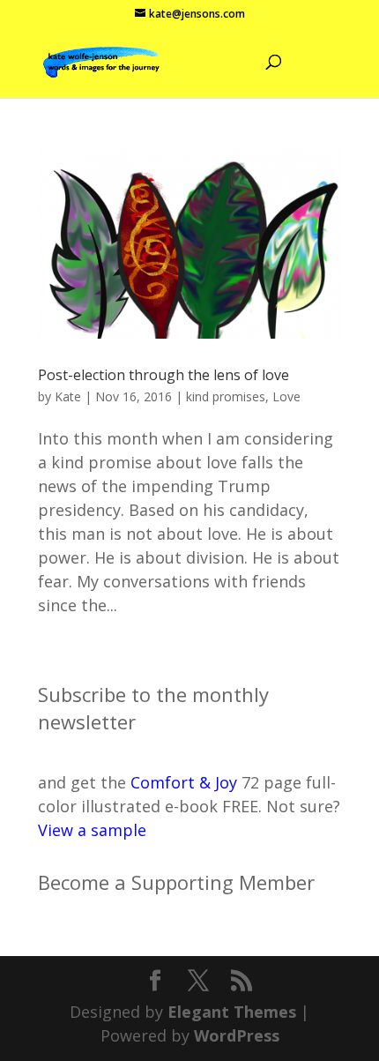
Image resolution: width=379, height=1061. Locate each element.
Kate (68, 396)
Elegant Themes (231, 1011)
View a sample (92, 830)
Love (286, 396)
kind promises (225, 396)
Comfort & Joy (183, 782)
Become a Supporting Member (176, 882)
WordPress (236, 1035)
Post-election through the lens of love (163, 375)
